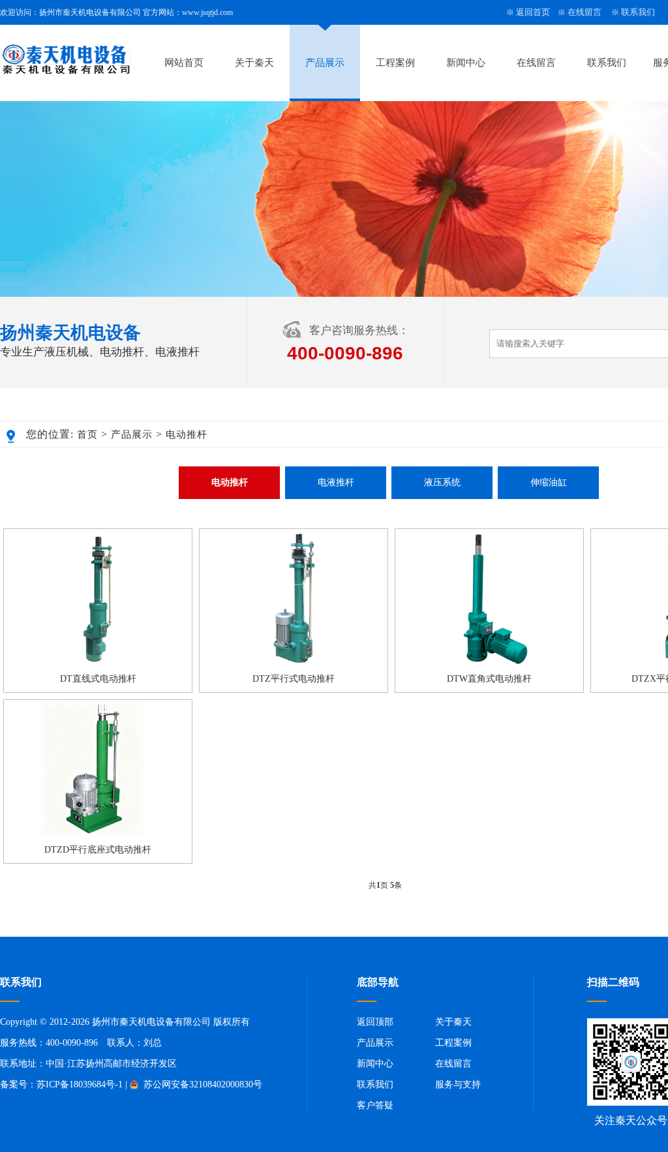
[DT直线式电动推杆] (98, 663)
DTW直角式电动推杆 (489, 679)
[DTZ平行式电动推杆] (293, 663)
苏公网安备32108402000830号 (201, 1084)
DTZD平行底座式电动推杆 (97, 850)
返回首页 (533, 12)
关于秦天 (254, 62)
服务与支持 (458, 1084)
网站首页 (184, 62)
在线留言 (584, 12)
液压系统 (442, 482)
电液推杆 (336, 482)
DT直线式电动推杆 (98, 679)
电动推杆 (186, 434)
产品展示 (324, 62)
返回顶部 (375, 1022)
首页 (87, 434)
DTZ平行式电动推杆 (293, 679)
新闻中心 (465, 62)
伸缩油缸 (548, 482)
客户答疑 (375, 1105)
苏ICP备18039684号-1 (80, 1084)
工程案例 (395, 62)
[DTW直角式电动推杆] (489, 663)
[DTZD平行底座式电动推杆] (98, 834)
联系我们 (638, 12)
